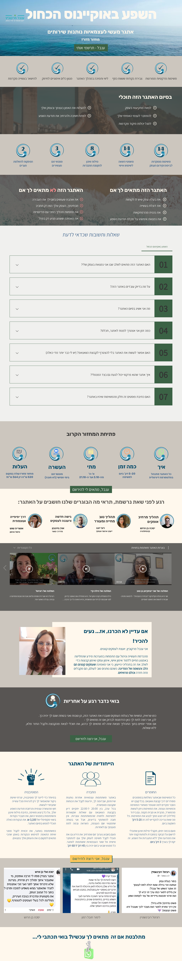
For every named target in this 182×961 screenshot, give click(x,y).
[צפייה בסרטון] (143, 568)
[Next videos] (5, 568)
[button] (150, 547)
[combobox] (22, 548)
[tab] (156, 246)
